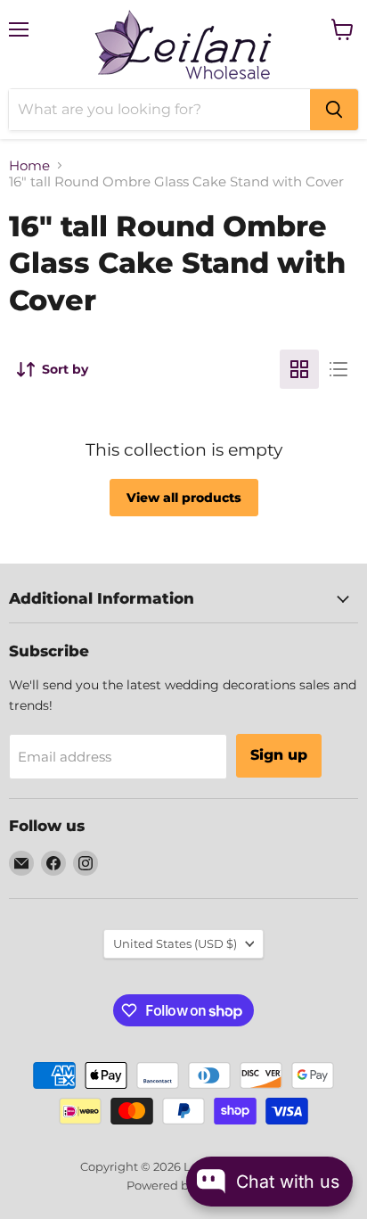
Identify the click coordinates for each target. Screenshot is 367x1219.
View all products (183, 498)
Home (29, 165)
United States (175, 943)
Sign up (278, 754)
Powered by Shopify (183, 1185)
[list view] (338, 369)
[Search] (334, 109)
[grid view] (299, 369)
